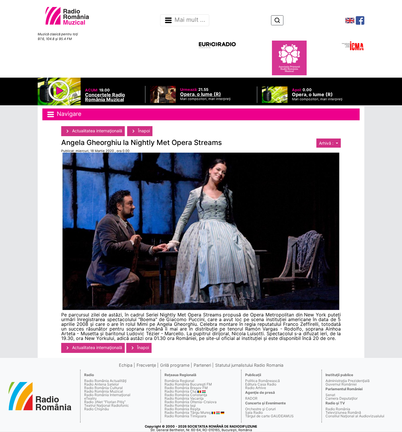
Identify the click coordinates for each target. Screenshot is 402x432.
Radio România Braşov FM (186, 388)
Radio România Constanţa (186, 395)
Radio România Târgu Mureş (188, 412)
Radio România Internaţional (107, 395)
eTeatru (90, 398)
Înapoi (143, 130)
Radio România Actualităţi (105, 380)
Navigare (68, 114)
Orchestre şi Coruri (260, 409)
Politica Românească (262, 380)
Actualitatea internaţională (96, 130)
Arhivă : (327, 143)
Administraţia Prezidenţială (347, 380)
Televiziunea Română (343, 412)
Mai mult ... (190, 20)
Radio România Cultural (103, 388)
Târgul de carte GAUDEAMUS (269, 416)
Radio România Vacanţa (184, 398)
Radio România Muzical (103, 391)
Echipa (125, 365)
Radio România (337, 409)
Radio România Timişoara (185, 416)
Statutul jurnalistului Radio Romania (249, 365)
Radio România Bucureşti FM (188, 384)
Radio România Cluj (181, 391)
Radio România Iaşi (180, 405)
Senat (330, 395)
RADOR (251, 398)
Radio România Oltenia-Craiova (191, 402)
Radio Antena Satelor (101, 384)
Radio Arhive (255, 388)
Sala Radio (254, 412)
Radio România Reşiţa (182, 409)
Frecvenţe (146, 365)
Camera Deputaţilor (341, 398)
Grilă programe (175, 365)
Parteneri (202, 365)
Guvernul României (341, 384)
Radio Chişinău (96, 409)
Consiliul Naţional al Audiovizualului (354, 416)
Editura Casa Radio (260, 384)
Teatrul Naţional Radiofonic (106, 405)
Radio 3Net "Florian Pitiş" (105, 402)
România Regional (179, 380)
